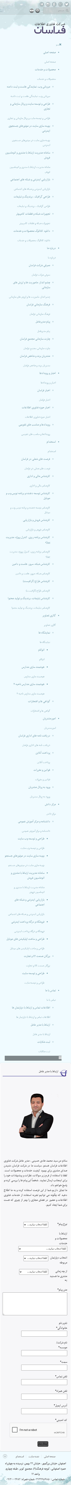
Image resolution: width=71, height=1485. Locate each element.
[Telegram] (41, 6)
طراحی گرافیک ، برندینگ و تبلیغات (32, 196)
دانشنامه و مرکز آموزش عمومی (34, 821)
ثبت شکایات (43, 1042)
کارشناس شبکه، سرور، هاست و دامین (31, 564)
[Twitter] (66, 6)
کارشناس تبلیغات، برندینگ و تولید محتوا (29, 598)
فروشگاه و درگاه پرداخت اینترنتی (27, 922)
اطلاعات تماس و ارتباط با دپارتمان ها (31, 1007)
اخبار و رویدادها (47, 373)
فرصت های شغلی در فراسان (35, 459)
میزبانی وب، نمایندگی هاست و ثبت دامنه (28, 86)
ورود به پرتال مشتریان (39, 787)
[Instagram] (48, 6)
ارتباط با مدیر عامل (40, 1025)
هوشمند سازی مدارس (33, 667)
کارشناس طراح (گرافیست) (36, 581)
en (37, 10)
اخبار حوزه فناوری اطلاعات (36, 407)
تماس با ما (50, 990)
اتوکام (41, 650)
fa (31, 10)
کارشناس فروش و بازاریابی (36, 520)
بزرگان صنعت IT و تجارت (37, 956)
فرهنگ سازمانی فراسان (38, 304)
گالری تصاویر (49, 615)
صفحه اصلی (49, 52)
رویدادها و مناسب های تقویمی (34, 424)
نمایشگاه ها (44, 632)
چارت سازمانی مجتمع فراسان (35, 339)
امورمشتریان (49, 718)
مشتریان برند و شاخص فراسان (35, 356)
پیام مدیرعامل (43, 321)
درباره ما (51, 248)
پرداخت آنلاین (43, 753)
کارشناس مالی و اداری (38, 476)
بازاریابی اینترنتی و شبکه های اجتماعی (30, 179)
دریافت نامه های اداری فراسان (34, 735)
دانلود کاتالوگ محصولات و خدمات (31, 231)
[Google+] (60, 6)
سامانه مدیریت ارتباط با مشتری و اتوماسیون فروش (27, 875)
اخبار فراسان (43, 390)
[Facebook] (54, 6)
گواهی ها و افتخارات (39, 701)
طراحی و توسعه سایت (33, 973)
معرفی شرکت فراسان (39, 265)
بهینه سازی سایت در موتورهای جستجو (24, 856)
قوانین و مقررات (42, 770)
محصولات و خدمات (45, 69)
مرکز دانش (50, 804)
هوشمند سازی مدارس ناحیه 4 (28, 684)
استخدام (51, 442)
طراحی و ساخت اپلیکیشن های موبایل (25, 939)
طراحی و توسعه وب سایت (31, 838)
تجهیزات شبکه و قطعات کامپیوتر (33, 214)
